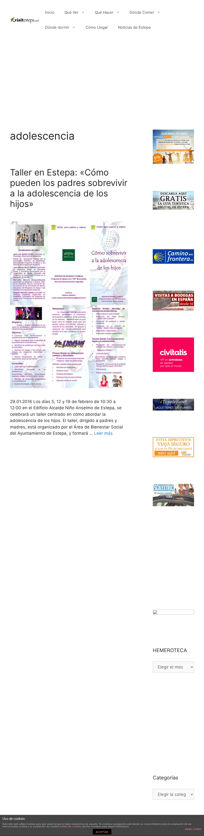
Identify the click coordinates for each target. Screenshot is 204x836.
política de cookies (70, 826)
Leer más (103, 433)
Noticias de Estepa (134, 27)
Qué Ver (71, 12)
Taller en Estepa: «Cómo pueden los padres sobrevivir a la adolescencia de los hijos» (68, 188)
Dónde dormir (57, 27)
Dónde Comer (142, 12)
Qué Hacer (104, 12)
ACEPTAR (102, 832)
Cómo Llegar (97, 27)
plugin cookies (193, 829)
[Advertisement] (102, 77)
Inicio (49, 12)
